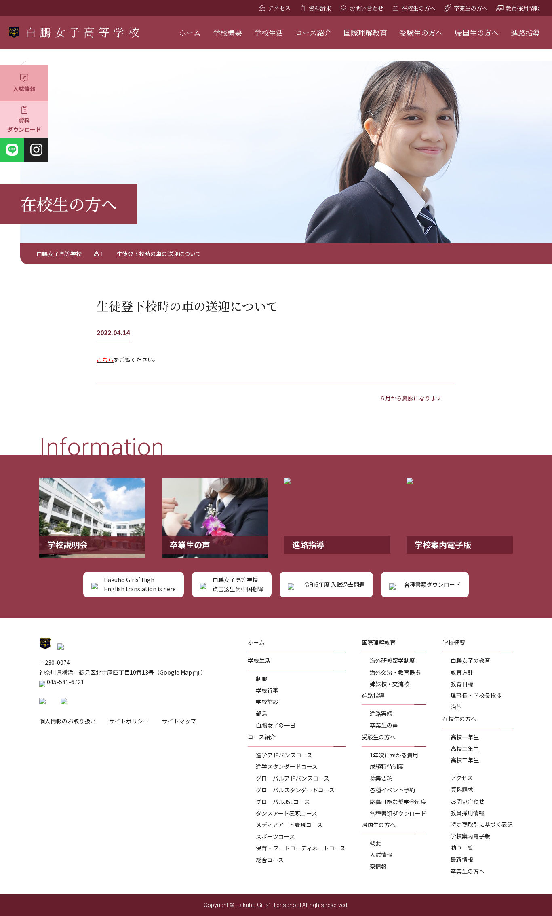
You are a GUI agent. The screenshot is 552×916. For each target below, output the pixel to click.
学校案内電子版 (470, 836)
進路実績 (381, 713)
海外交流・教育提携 (395, 672)
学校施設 (267, 702)
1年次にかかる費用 (394, 755)
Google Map (176, 672)
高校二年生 (465, 749)
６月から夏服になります (410, 398)
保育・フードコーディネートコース (301, 848)
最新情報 (462, 859)
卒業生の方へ (471, 8)
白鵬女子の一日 (275, 725)
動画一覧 (462, 848)
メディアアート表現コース (289, 825)
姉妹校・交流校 (389, 684)
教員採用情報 (523, 8)
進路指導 (525, 32)
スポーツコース (275, 836)
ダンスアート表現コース (286, 813)
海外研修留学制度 (392, 660)
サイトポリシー (129, 721)
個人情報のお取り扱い (67, 721)
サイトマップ (179, 721)
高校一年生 (465, 737)
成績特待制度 (387, 766)
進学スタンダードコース (287, 766)
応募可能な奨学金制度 (398, 802)
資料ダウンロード (24, 125)
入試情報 (24, 89)
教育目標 (462, 684)
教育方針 (462, 672)
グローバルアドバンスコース (292, 778)
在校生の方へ (419, 8)
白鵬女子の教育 (470, 660)
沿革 (456, 707)
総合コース (270, 860)
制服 (261, 679)
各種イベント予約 (392, 790)
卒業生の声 (384, 725)
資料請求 (320, 8)
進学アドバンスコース (284, 755)
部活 (261, 713)
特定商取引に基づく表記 (482, 824)
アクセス (279, 8)
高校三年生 (465, 760)
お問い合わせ (366, 8)
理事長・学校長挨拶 (476, 695)
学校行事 (267, 690)
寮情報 (378, 866)
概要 (375, 843)
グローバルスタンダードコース (295, 790)
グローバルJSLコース (283, 802)
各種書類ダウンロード (398, 813)
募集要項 (381, 778)
